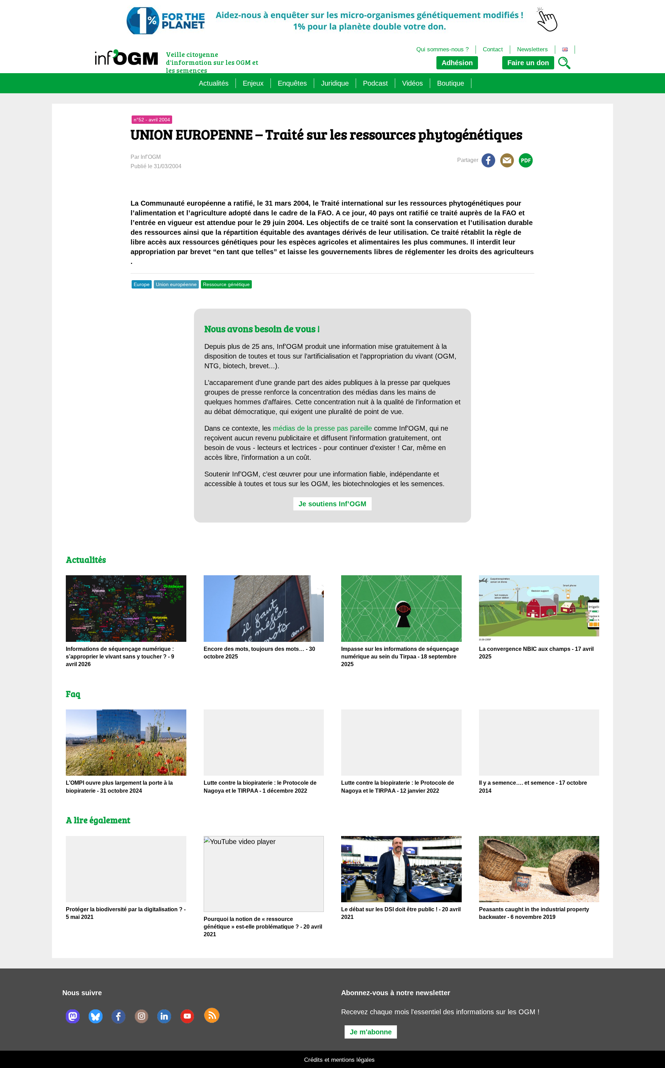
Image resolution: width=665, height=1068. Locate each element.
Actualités (214, 83)
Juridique (335, 83)
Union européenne (176, 284)
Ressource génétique (226, 284)
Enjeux (253, 83)
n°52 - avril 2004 (152, 119)
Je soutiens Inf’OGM (332, 504)
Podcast (375, 83)
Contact (493, 49)
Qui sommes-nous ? (442, 49)
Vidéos (412, 83)
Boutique (450, 83)
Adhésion (457, 63)
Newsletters (532, 49)
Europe (142, 284)
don (528, 63)
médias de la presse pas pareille (322, 428)
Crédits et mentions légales (339, 1060)
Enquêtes (292, 83)
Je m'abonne (371, 1032)
